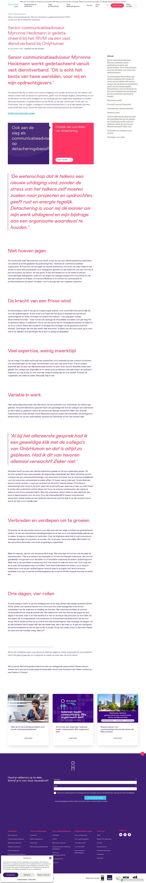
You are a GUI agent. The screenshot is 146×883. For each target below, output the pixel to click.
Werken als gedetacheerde (39, 846)
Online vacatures (13, 850)
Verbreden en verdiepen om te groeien (119, 132)
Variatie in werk (113, 113)
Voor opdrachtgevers (82, 839)
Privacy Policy (32, 879)
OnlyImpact (100, 854)
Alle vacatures (12, 835)
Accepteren (11, 875)
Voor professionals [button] (53, 5)
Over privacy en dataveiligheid (80, 851)
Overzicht (33, 835)
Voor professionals (81, 835)
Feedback (100, 858)
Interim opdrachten (36, 839)
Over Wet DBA (79, 846)
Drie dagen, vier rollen (116, 137)
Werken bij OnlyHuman (104, 839)
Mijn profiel (129, 5)
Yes (122, 1)
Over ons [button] (97, 5)
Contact (99, 843)
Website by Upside (92, 878)
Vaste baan (33, 843)
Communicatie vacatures (16, 839)
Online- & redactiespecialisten (58, 854)
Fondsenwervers (57, 859)
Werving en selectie (58, 843)
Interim (54, 839)
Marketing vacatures (15, 843)
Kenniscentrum (19, 14)
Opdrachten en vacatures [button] (30, 5)
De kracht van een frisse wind (119, 104)
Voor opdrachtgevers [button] (72, 5)
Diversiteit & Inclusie (103, 850)
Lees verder (62, 160)
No (125, 1)
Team (98, 835)
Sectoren (55, 862)
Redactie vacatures (14, 846)
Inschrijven (117, 5)
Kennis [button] (89, 5)
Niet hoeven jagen (114, 100)
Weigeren (27, 875)
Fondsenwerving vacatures (16, 854)
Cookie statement (22, 879)
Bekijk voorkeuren (44, 875)
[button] (50, 858)
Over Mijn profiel (80, 843)
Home (10, 14)
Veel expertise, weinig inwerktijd (120, 108)
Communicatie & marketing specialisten (61, 848)
